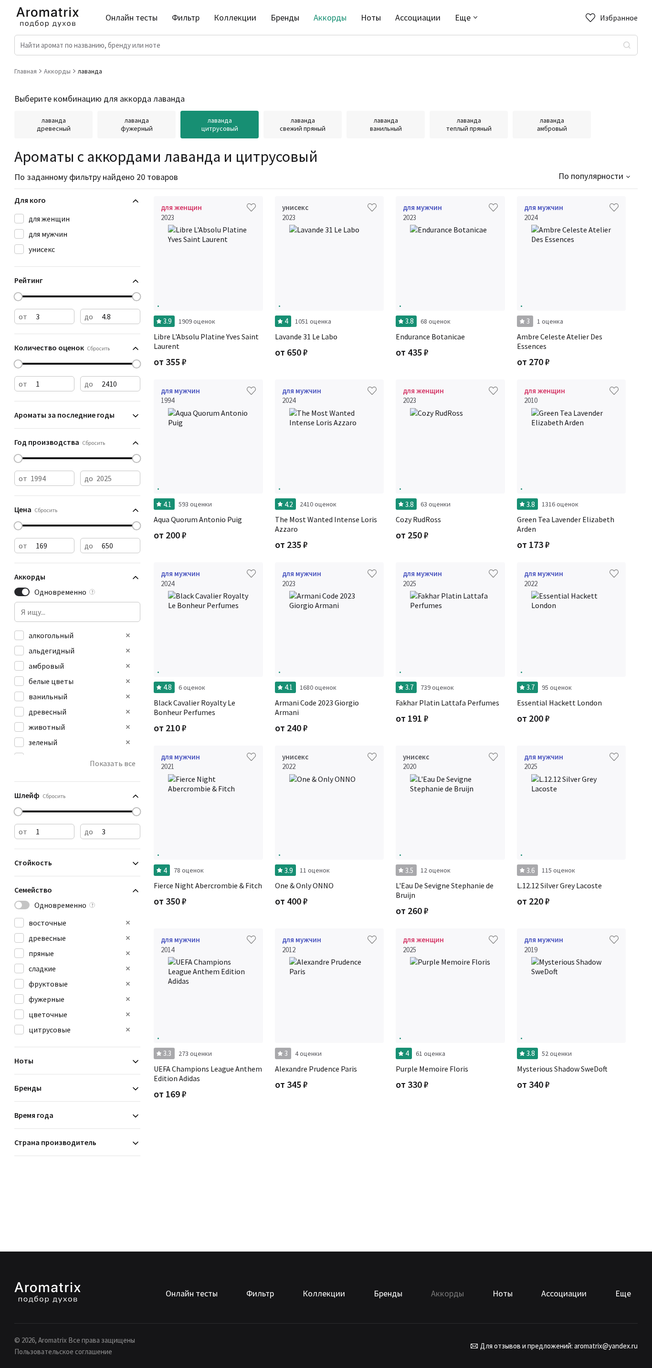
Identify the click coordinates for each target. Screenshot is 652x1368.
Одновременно (60, 592)
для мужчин (48, 234)
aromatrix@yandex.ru (605, 1345)
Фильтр (186, 17)
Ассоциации (418, 17)
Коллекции (235, 17)
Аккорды (330, 17)
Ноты (371, 17)
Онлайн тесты (131, 17)
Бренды (285, 17)
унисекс (42, 249)
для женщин (49, 218)
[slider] (18, 296)
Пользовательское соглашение (63, 1351)
